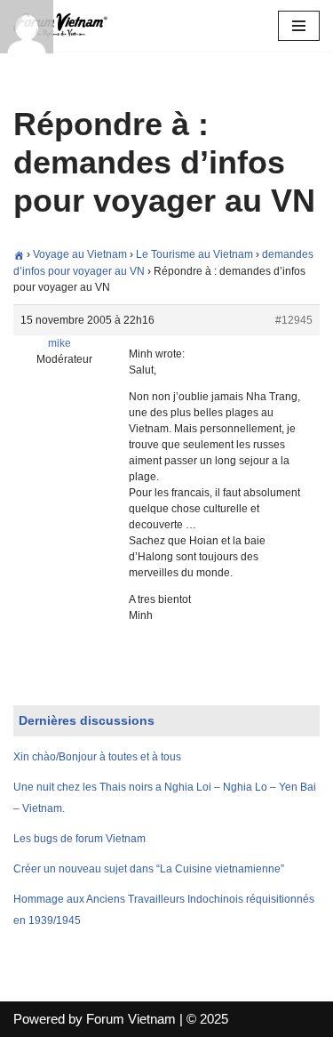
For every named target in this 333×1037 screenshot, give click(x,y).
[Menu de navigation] (299, 26)
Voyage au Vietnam (80, 254)
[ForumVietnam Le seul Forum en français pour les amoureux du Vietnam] (66, 25)
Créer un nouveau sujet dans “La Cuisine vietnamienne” (148, 869)
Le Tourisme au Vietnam (194, 254)
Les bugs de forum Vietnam (79, 838)
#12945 (294, 320)
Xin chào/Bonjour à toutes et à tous (97, 757)
